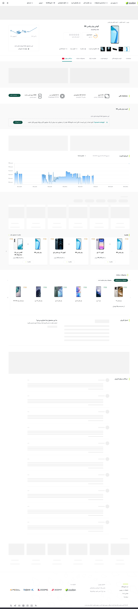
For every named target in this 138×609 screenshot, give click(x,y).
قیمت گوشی (122, 22)
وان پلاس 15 (118, 301)
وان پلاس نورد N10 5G (18, 301)
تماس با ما (125, 593)
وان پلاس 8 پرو (78, 301)
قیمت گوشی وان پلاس (112, 22)
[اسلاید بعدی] (6, 251)
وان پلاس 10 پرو (38, 301)
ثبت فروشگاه (124, 587)
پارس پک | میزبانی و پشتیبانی (97, 588)
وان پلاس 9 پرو (58, 301)
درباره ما (126, 597)
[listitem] (109, 251)
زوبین (128, 22)
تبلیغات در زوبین (123, 590)
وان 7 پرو (99, 301)
